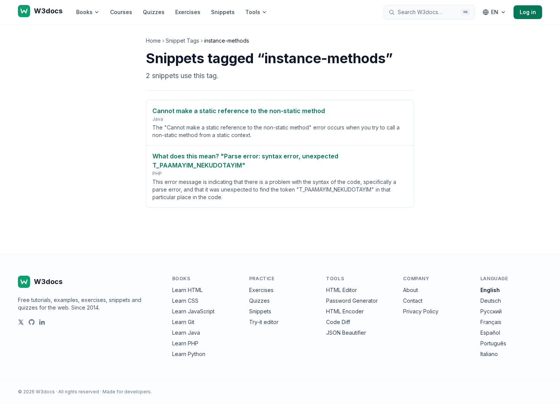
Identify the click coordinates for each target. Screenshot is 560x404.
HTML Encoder (345, 311)
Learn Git (183, 322)
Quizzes (154, 12)
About (410, 290)
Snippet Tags (182, 40)
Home (153, 40)
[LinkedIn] (42, 322)
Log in (528, 12)
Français (490, 322)
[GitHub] (32, 322)
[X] (21, 322)
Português (493, 343)
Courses (121, 12)
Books (84, 12)
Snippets (223, 12)
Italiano (489, 354)
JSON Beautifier (346, 332)
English (490, 290)
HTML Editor (341, 290)
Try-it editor (263, 322)
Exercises (187, 12)
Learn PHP (185, 343)
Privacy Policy (420, 311)
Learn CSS (185, 300)
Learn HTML (187, 290)
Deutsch (490, 300)
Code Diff (338, 322)
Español (490, 332)
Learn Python (188, 354)
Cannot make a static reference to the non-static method (238, 111)
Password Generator (352, 300)
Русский (491, 311)
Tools (252, 12)
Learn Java (186, 332)
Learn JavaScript (193, 311)
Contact (412, 300)
